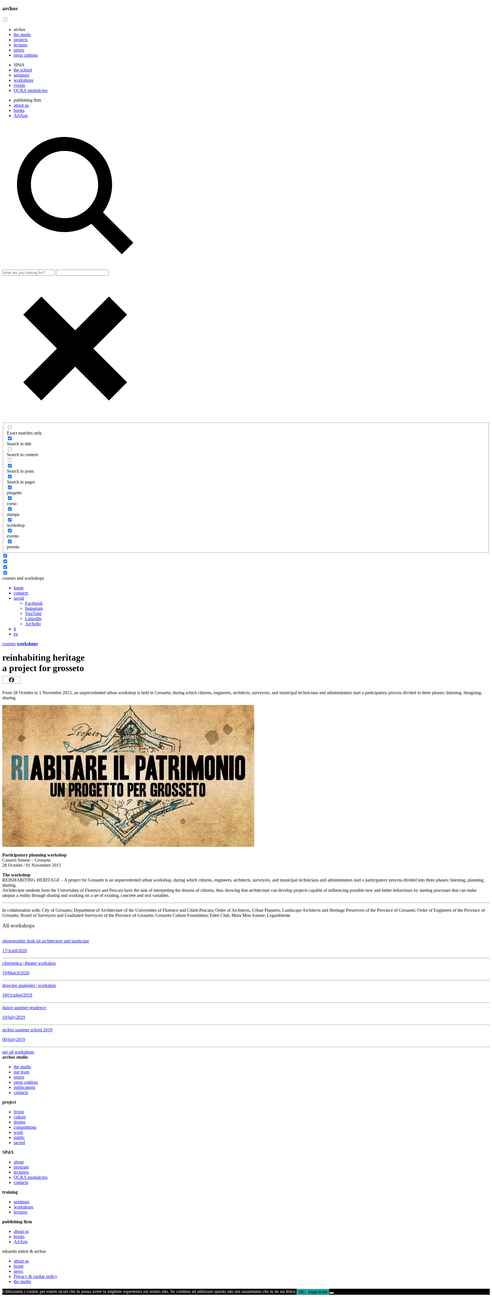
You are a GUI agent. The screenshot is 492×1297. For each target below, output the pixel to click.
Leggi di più (317, 1292)
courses (9, 643)
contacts (21, 593)
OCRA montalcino (31, 90)
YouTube (33, 613)
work (18, 1132)
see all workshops (18, 1052)
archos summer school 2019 (27, 1034)
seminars (21, 75)
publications (24, 1087)
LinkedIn (33, 618)
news (18, 1271)
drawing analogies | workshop (29, 990)
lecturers (21, 1172)
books (19, 110)
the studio (22, 34)
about (19, 1161)
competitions (25, 1127)
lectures (20, 44)
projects (21, 39)
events (19, 85)
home (19, 587)
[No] (331, 1293)
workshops (23, 80)
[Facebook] (11, 680)
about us (21, 105)
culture (20, 1116)
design (19, 1122)
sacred (19, 1142)
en (16, 634)
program (21, 1167)
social (19, 598)
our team (21, 1071)
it (15, 628)
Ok (301, 1292)
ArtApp (21, 115)
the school (23, 69)
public (19, 1137)
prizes (19, 50)
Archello (33, 623)
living (19, 1111)
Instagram (34, 608)
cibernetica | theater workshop (29, 968)
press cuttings (26, 55)
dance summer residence (24, 1012)
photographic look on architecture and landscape (45, 946)
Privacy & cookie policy (35, 1276)
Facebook (34, 603)
